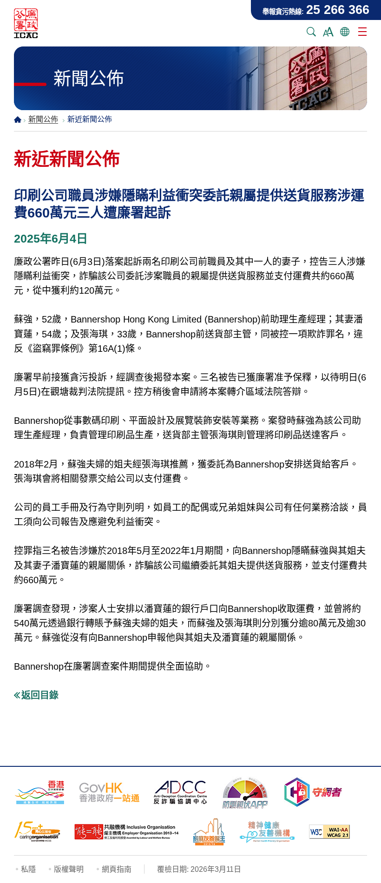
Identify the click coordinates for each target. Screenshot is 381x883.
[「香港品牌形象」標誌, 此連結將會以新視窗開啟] (39, 792)
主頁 (17, 119)
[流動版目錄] (362, 31)
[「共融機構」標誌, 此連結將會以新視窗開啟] (126, 832)
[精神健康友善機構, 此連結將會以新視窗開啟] (267, 832)
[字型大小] (328, 31)
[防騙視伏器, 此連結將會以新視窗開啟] (245, 792)
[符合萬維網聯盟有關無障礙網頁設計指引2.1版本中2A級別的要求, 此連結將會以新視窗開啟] (329, 831)
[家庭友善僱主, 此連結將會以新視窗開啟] (209, 832)
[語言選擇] (344, 31)
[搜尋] (311, 31)
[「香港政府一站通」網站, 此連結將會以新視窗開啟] (109, 792)
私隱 (28, 869)
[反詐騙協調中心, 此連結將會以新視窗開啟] (180, 792)
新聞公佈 (43, 119)
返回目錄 (40, 695)
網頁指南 (116, 869)
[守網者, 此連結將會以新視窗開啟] (313, 792)
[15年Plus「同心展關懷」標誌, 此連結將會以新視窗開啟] (37, 831)
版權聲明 (69, 869)
